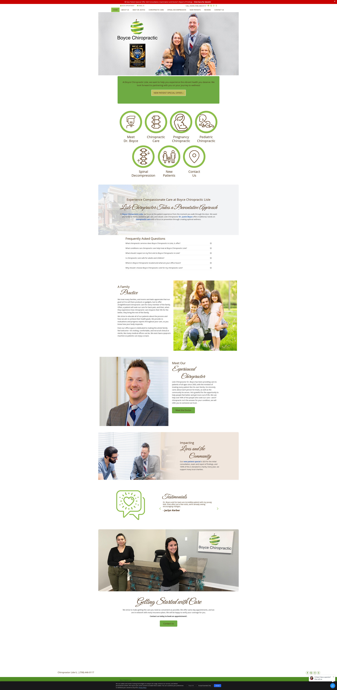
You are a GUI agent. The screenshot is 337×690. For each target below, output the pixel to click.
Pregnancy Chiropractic (181, 139)
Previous (160, 508)
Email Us (141, 5)
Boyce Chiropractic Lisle (132, 214)
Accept (217, 685)
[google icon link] (311, 673)
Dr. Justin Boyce (186, 217)
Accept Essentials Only (204, 685)
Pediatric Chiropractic (206, 139)
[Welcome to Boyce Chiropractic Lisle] (137, 40)
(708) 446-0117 (200, 6)
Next (217, 508)
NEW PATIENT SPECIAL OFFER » (168, 92)
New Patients (195, 10)
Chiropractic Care (156, 10)
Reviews (207, 10)
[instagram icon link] (314, 673)
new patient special (192, 461)
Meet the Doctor (183, 410)
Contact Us (219, 10)
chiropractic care (143, 219)
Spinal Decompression (176, 10)
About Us (125, 10)
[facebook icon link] (307, 673)
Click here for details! (202, 2)
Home (115, 10)
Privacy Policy (142, 687)
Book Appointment (128, 5)
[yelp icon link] (318, 673)
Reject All (191, 685)
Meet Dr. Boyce (139, 10)
